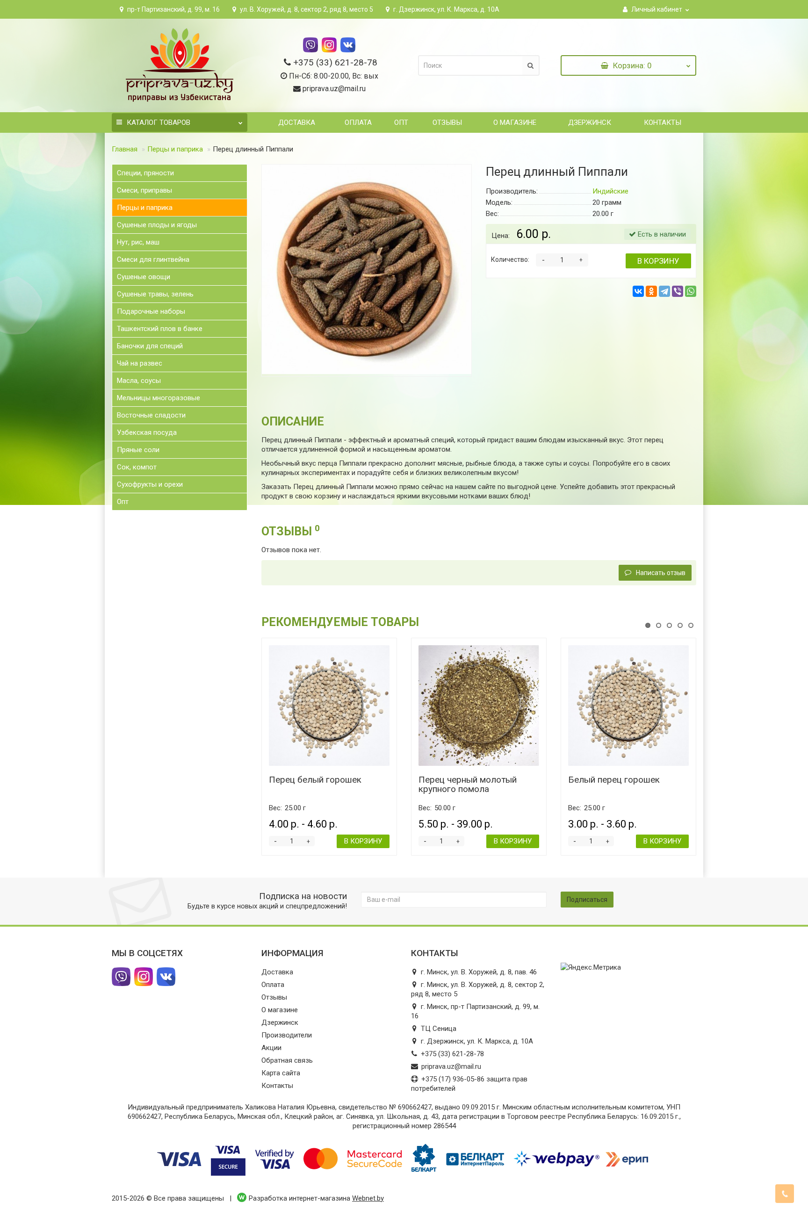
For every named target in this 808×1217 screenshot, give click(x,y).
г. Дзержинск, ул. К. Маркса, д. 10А (445, 9)
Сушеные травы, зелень (155, 294)
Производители (286, 1035)
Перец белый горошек (315, 779)
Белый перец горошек (614, 779)
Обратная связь (287, 1060)
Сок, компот (137, 467)
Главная (124, 149)
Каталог (158, 122)
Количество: (510, 259)
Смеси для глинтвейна (153, 259)
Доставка (295, 122)
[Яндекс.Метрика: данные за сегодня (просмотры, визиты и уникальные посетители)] (591, 967)
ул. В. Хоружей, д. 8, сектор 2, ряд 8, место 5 (305, 9)
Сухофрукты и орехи (150, 484)
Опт (401, 122)
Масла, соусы (139, 380)
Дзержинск (589, 122)
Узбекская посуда (147, 432)
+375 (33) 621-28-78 (335, 62)
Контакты (661, 122)
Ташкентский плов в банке (159, 328)
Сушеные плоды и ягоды (157, 225)
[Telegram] (664, 291)
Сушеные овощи (143, 277)
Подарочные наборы (151, 311)
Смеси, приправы (144, 190)
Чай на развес (139, 363)
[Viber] (677, 291)
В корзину (658, 261)
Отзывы (446, 122)
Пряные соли (138, 450)
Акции (271, 1048)
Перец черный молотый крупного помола (467, 784)
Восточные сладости (151, 415)
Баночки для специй (150, 346)
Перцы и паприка (175, 149)
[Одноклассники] (651, 291)
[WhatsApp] (690, 291)
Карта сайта (280, 1073)
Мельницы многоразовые (158, 398)
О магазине (513, 122)
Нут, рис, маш (138, 242)
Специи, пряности (145, 173)
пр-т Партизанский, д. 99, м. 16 (173, 9)
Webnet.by (368, 1198)
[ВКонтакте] (638, 291)
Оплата (357, 122)
